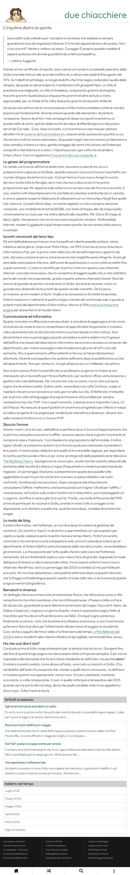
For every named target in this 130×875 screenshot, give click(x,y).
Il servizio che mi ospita (57, 849)
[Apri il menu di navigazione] (114, 871)
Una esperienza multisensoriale (25, 762)
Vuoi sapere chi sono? (14, 841)
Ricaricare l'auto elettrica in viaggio (28, 725)
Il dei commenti (98, 853)
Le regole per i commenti (15, 849)
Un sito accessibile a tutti (15, 858)
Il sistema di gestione (56, 845)
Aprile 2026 (12, 814)
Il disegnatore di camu (56, 853)
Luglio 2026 (12, 790)
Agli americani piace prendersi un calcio (30, 706)
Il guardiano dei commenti (58, 858)
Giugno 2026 (13, 798)
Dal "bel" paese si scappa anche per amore (33, 743)
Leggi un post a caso (98, 845)
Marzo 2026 (12, 821)
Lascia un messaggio (98, 841)
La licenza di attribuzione (15, 853)
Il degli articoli (97, 849)
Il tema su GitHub (54, 841)
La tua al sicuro (14, 845)
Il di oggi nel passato (100, 858)
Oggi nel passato (15, 829)
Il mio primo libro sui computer (72, 155)
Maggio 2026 (13, 806)
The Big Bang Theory (18, 461)
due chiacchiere (95, 15)
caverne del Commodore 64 (44, 134)
